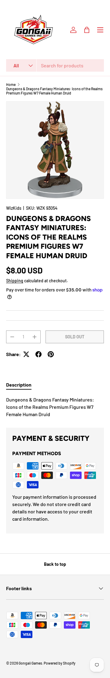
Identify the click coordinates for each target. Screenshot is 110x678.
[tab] (18, 384)
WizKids (13, 208)
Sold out (74, 336)
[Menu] (100, 30)
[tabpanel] (55, 407)
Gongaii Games (30, 663)
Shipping (14, 280)
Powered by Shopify (59, 663)
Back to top (55, 564)
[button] (87, 30)
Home (11, 84)
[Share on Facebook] (38, 354)
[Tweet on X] (26, 354)
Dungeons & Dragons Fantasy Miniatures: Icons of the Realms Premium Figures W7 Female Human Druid (54, 91)
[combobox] (55, 65)
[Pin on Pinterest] (51, 354)
